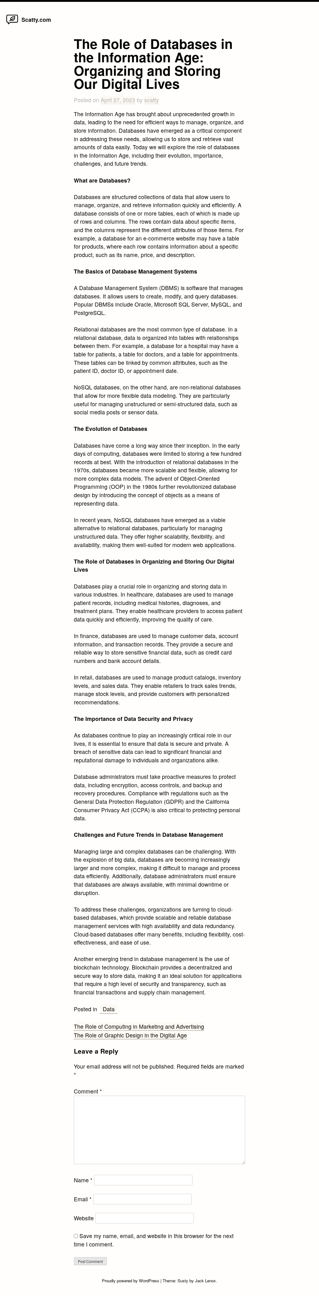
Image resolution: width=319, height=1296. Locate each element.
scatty (151, 100)
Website (84, 1218)
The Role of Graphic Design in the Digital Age (130, 1035)
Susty (183, 1281)
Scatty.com (36, 19)
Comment (88, 1091)
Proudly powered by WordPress (131, 1281)
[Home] (12, 24)
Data (109, 1009)
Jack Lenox (205, 1281)
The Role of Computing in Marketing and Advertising (139, 1026)
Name (83, 1180)
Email (83, 1199)
